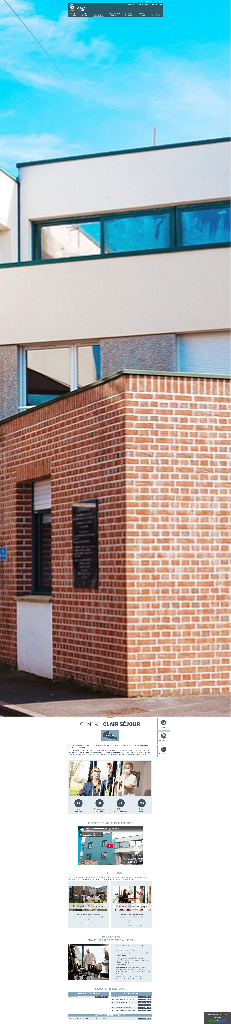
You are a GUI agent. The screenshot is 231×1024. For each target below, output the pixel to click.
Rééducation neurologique (121, 1007)
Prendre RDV (134, 4)
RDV (97, 996)
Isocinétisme (73, 997)
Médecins (103, 996)
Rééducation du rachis (120, 1002)
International (158, 4)
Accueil (140, 1)
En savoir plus (221, 1021)
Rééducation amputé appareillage (123, 999)
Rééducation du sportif (120, 1005)
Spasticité (115, 997)
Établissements (147, 1)
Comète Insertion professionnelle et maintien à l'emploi (88, 1018)
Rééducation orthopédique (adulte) (124, 1010)
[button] (73, 14)
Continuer (212, 1021)
